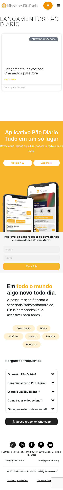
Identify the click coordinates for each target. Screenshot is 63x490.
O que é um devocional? (24, 391)
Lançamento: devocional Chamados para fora (24, 71)
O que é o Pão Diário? (22, 374)
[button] (31, 373)
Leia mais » (10, 79)
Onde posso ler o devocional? (27, 409)
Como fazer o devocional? (25, 400)
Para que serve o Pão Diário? (27, 383)
